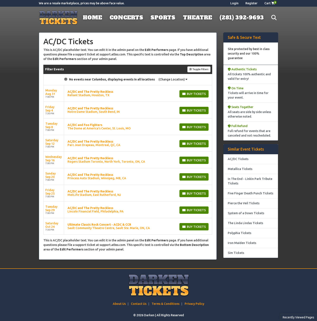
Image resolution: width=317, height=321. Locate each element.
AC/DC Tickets (238, 159)
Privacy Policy (194, 303)
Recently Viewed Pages (298, 317)
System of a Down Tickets (246, 213)
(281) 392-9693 (242, 17)
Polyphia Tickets (239, 233)
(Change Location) (171, 79)
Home (92, 17)
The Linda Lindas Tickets (245, 223)
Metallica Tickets (240, 169)
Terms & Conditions (165, 303)
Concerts (126, 17)
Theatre (197, 17)
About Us (119, 303)
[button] (274, 18)
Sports (163, 17)
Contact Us (138, 303)
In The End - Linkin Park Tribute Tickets (250, 181)
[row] (127, 93)
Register (251, 3)
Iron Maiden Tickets (242, 243)
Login (234, 3)
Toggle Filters (200, 69)
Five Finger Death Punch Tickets (250, 193)
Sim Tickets (236, 253)
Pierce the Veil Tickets (243, 203)
